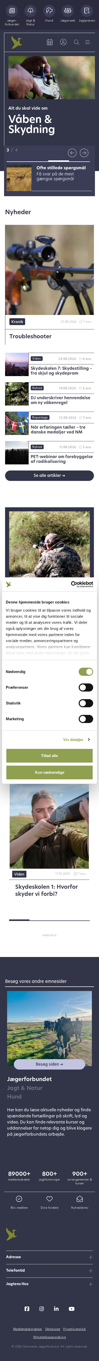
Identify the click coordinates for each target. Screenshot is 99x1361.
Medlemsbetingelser (27, 1329)
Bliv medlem (19, 1208)
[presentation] (72, 152)
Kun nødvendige (49, 772)
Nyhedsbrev (79, 1208)
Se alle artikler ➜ (49, 476)
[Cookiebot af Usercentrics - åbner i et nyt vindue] (71, 584)
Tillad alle (49, 755)
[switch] (86, 687)
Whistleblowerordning (49, 1337)
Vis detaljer (73, 739)
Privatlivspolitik (74, 1329)
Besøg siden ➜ (49, 1064)
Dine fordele (49, 1208)
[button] (17, 161)
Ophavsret (52, 1329)
